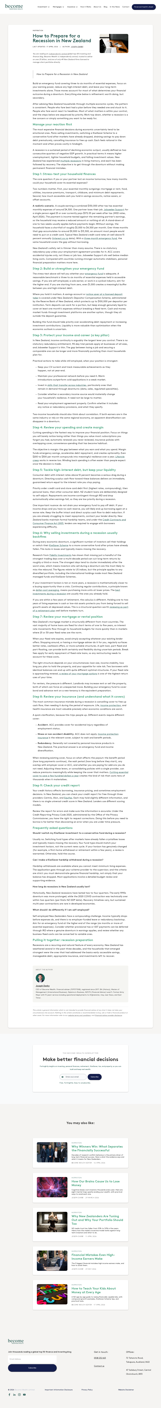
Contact (125, 7)
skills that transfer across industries (66, 385)
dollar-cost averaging (47, 590)
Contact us (99, 1366)
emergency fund (94, 274)
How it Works (85, 7)
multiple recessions (70, 161)
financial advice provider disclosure (108, 1015)
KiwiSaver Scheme (58, 546)
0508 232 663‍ (100, 1358)
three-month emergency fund (100, 239)
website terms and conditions (79, 1015)
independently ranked (58, 54)
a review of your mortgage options (78, 674)
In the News (115, 7)
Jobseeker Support (114, 210)
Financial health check (143, 7)
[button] (43, 7)
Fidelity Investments (60, 555)
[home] (14, 7)
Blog (105, 7)
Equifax (68, 798)
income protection (110, 706)
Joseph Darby (77, 46)
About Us (97, 7)
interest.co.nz (60, 239)
